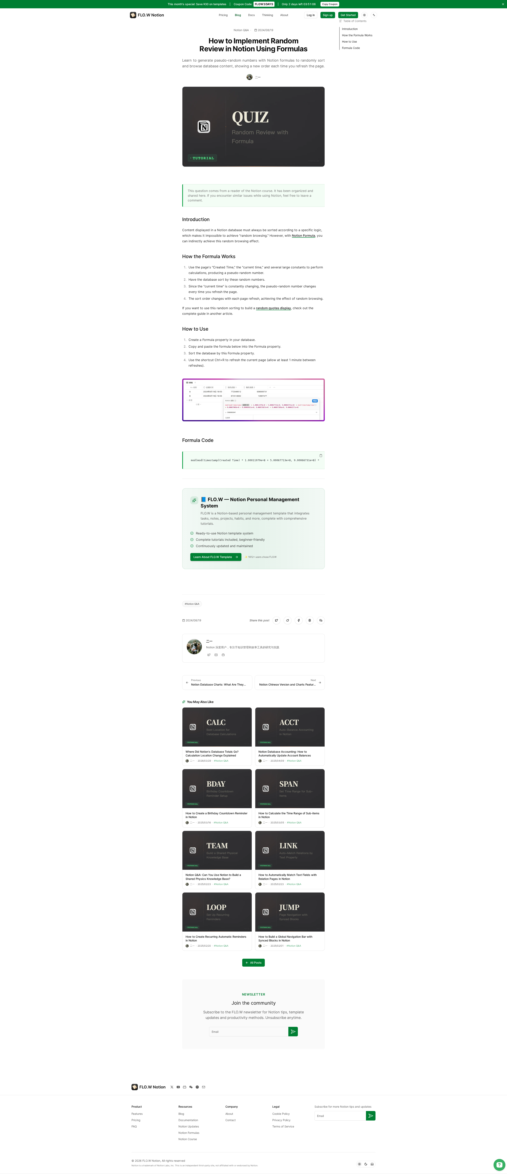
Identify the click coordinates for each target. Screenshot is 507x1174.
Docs (251, 15)
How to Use (349, 41)
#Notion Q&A (192, 603)
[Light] (359, 1164)
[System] (372, 1164)
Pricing (223, 15)
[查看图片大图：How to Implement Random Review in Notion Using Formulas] (253, 127)
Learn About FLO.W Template (212, 557)
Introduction (350, 29)
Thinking (267, 15)
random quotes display (273, 308)
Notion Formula (303, 235)
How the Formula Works (357, 35)
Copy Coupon (329, 4)
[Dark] (365, 1164)
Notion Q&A (241, 30)
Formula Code (351, 48)
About (284, 15)
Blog (238, 15)
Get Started (348, 15)
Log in (311, 15)
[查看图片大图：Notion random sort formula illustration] (253, 399)
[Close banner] (503, 4)
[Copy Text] (320, 455)
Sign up (328, 15)
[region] (254, 460)
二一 (258, 77)
